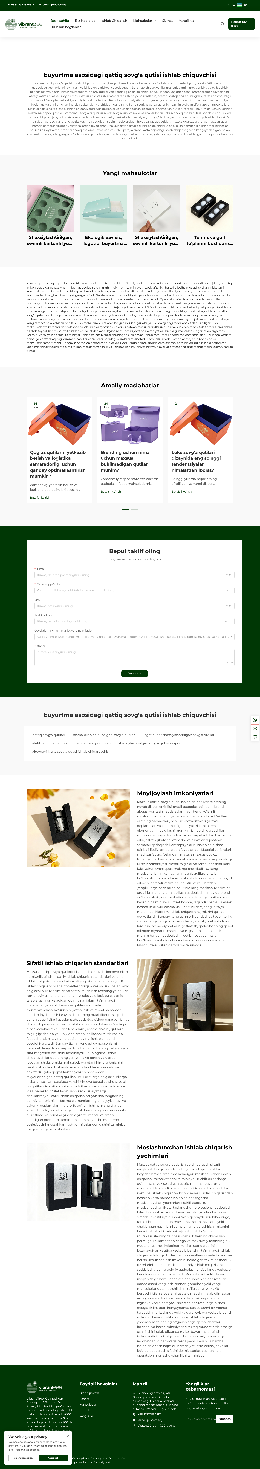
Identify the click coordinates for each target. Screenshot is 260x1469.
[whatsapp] (255, 720)
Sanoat (84, 1399)
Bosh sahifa (59, 21)
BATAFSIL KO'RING (50, 208)
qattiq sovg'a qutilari (48, 735)
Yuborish (134, 673)
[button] (125, 509)
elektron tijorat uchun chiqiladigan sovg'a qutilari (71, 743)
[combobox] (43, 590)
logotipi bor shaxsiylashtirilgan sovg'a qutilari (179, 735)
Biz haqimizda (89, 1393)
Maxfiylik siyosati (99, 1462)
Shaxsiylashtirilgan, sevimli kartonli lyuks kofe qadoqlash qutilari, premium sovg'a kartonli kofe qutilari (50, 240)
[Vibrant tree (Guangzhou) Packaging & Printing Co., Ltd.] (23, 24)
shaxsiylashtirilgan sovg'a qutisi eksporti (151, 743)
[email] (255, 728)
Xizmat (167, 21)
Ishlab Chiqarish (114, 21)
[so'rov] (255, 737)
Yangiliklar (187, 21)
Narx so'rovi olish (239, 23)
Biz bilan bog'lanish (66, 27)
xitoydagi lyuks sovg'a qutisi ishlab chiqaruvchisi (70, 752)
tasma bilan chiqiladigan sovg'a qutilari (104, 735)
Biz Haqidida (85, 21)
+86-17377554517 (22, 4)
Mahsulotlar (142, 21)
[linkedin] (233, 5)
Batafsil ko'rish (40, 497)
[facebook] (228, 5)
